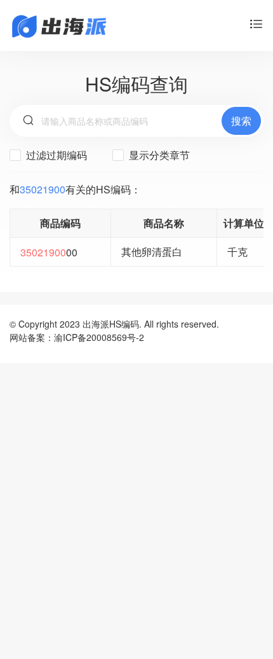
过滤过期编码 (55, 155)
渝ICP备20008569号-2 (99, 337)
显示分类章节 (158, 155)
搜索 (241, 120)
